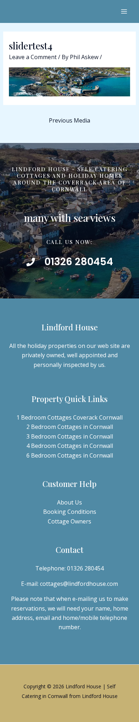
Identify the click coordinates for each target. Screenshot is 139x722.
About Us (69, 502)
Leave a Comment (33, 57)
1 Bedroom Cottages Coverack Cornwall (69, 417)
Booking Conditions (69, 512)
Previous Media (69, 120)
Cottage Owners (69, 521)
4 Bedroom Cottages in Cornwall (69, 446)
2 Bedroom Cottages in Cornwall (69, 427)
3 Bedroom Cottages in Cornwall (69, 436)
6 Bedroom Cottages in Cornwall (69, 455)
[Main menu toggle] (124, 11)
